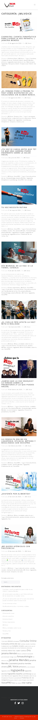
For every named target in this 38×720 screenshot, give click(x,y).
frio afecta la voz (22, 345)
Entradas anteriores (7, 578)
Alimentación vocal (8, 613)
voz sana (20, 572)
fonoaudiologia (10, 178)
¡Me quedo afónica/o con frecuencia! (15, 547)
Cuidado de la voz (6, 60)
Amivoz (10, 641)
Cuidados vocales (6, 231)
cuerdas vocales (25, 644)
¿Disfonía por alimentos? (15, 494)
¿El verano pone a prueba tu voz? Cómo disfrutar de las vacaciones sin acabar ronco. (18, 93)
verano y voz (20, 122)
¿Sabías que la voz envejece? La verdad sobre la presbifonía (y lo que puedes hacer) (17, 384)
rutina (3, 236)
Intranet (22, 718)
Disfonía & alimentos (12, 517)
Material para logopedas (12, 676)
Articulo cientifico (8, 616)
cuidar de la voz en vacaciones (21, 118)
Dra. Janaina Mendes (19, 231)
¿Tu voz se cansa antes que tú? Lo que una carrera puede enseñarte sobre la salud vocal (18, 152)
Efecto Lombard (22, 653)
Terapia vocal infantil (26, 64)
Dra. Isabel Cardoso (20, 651)
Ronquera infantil (14, 64)
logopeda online (15, 234)
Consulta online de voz (10, 644)
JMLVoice (21, 58)
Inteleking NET (27, 716)
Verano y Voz (18, 116)
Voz (7, 236)
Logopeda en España (18, 232)
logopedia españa (14, 674)
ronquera (12, 122)
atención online (24, 568)
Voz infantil (18, 683)
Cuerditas (33, 58)
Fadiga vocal (11, 120)
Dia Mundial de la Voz (11, 291)
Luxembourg (26, 120)
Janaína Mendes (28, 60)
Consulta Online (6, 118)
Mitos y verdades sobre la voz (23, 344)
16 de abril (9, 289)
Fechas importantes (14, 287)
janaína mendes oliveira (27, 517)
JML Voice (28, 43)
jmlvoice (4, 62)
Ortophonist (5, 122)
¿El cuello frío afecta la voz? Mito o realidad (18, 323)
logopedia (19, 120)
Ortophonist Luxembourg (9, 180)
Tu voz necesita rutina (14, 207)
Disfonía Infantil (13, 58)
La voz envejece (12, 410)
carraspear (31, 116)
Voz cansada (28, 180)
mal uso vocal (5, 572)
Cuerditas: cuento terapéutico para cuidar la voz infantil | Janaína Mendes (18, 38)
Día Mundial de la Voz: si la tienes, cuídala (17, 267)
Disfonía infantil (18, 60)
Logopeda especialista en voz (17, 62)
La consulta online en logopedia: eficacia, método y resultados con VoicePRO (18, 441)
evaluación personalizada (15, 570)
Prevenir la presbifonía (15, 678)
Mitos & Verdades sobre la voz (27, 676)
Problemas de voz (26, 234)
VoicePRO (17, 176)
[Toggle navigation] (35, 4)
